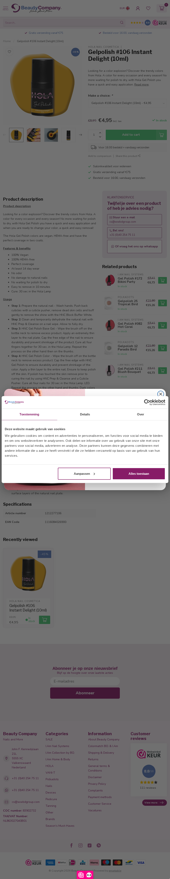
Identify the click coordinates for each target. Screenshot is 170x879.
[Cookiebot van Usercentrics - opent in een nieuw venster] (147, 402)
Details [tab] (85, 414)
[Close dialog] (161, 394)
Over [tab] (140, 414)
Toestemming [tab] (29, 414)
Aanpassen (82, 473)
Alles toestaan (139, 473)
